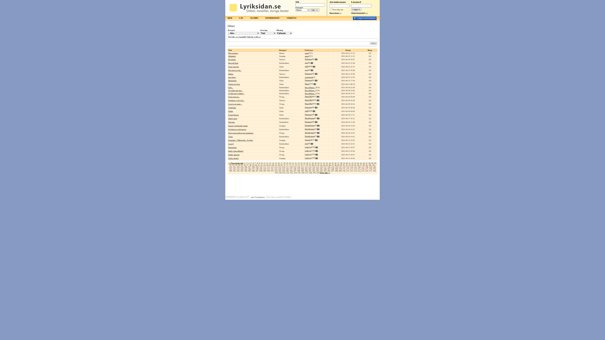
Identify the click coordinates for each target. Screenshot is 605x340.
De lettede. (232, 59)
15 (276, 163)
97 (361, 165)
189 (264, 171)
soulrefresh (309, 77)
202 (313, 171)
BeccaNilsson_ (310, 87)
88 (335, 165)
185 (249, 171)
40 (347, 163)
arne (306, 63)
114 (275, 167)
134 (351, 167)
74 (296, 165)
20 (290, 163)
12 (267, 163)
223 (291, 173)
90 (341, 165)
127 (325, 167)
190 (268, 171)
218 (374, 171)
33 (327, 163)
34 (330, 163)
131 (340, 167)
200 (306, 171)
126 (321, 167)
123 (309, 167)
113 (272, 167)
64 (267, 165)
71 (287, 165)
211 (347, 171)
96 (358, 165)
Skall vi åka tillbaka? (235, 151)
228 (310, 173)
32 (324, 163)
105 (241, 167)
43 (355, 163)
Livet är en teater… (235, 104)
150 (264, 169)
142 (234, 169)
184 (245, 171)
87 (333, 165)
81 (316, 165)
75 (299, 165)
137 (362, 167)
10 (262, 163)
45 (361, 163)
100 (370, 165)
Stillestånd (232, 56)
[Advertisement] (302, 185)
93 (350, 165)
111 (264, 167)
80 (313, 165)
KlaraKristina (309, 118)
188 (260, 171)
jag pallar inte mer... (235, 90)
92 (347, 165)
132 (344, 167)
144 (241, 169)
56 (245, 165)
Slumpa (254, 18)
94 (352, 165)
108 (253, 167)
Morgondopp (233, 53)
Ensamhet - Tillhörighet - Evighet (240, 140)
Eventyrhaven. (233, 115)
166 (325, 169)
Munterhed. (232, 81)
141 (230, 169)
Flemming (308, 59)
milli (306, 66)
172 (347, 169)
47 (367, 163)
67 (276, 165)
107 (249, 167)
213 (355, 171)
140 (374, 167)
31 (321, 163)
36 (335, 163)
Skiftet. (230, 74)
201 (309, 171)
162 (309, 169)
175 (359, 169)
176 (362, 169)
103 (234, 167)
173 (351, 169)
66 (273, 165)
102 (230, 167)
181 (234, 171)
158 (294, 169)
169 (336, 169)
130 (336, 167)
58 (250, 165)
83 (321, 165)
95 (355, 165)
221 (283, 173)
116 (283, 167)
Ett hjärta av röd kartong (237, 129)
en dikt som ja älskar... (236, 93)
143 (238, 169)
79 (310, 165)
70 (284, 165)
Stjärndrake (232, 147)
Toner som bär (233, 67)
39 (344, 163)
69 (281, 165)
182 (238, 171)
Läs (241, 18)
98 (364, 165)
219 (276, 173)
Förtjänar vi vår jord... (236, 100)
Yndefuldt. (232, 108)
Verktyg (291, 18)
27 (310, 163)
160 (302, 169)
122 (306, 167)
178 (370, 169)
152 (272, 169)
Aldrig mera (232, 118)
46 (364, 163)
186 (253, 171)
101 (373, 165)
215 (362, 171)
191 (272, 171)
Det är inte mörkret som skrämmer (240, 133)
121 (302, 167)
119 (294, 167)
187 (257, 171)
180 (230, 171)
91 (344, 165)
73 (293, 165)
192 (275, 171)
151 (268, 169)
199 (302, 171)
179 (374, 169)
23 (299, 163)
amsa (306, 53)
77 (304, 165)
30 (318, 163)
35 (333, 163)
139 (370, 167)
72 (290, 165)
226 (302, 173)
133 (347, 167)
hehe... (230, 87)
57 (247, 165)
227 (306, 173)
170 (340, 169)
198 (298, 171)
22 (296, 163)
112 (268, 167)
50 (375, 163)
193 (279, 171)
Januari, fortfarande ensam (238, 126)
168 (332, 169)
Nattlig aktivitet (233, 155)
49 (372, 163)
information (272, 18)
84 (324, 165)
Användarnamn (337, 2)
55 (242, 165)
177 (366, 169)
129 (332, 167)
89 (338, 165)
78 (307, 165)
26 (307, 163)
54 (239, 165)
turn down (232, 77)
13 (270, 163)
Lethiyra (308, 147)
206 (328, 171)
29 (316, 163)
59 (253, 165)
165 (321, 169)
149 (260, 169)
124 (313, 167)
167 (328, 169)
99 (367, 165)
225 (299, 173)
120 (298, 167)
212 (351, 171)
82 (318, 165)
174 (355, 169)
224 (295, 173)
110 (260, 167)
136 (359, 167)
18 (284, 163)
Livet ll (230, 144)
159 (298, 169)
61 (259, 165)
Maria (307, 84)
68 (279, 165)
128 (328, 167)
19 (287, 163)
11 (264, 163)
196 (291, 171)
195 (287, 171)
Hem (230, 18)
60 (256, 165)
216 (366, 171)
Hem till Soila (233, 63)
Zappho (308, 140)
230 (318, 173)
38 (341, 163)
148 (257, 169)
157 (291, 169)
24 (301, 163)
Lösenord (356, 2)
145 (245, 169)
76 (301, 165)
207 (332, 171)
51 (230, 165)
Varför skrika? (233, 158)
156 (287, 169)
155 (283, 169)
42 (352, 163)
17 (281, 163)
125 (317, 167)
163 (313, 169)
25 (304, 163)
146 (249, 169)
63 (264, 165)
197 (294, 171)
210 (344, 171)
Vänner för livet (234, 84)
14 (273, 163)
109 (257, 167)
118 (291, 167)
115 (279, 167)
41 (350, 163)
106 (245, 167)
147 (253, 169)
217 (370, 171)
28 (313, 163)
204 (321, 171)
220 (280, 173)
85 (327, 165)
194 (283, 171)
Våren (230, 137)
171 (344, 169)
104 (238, 167)
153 (275, 169)
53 (236, 165)
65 (270, 165)
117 (287, 167)
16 (279, 163)
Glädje (230, 111)
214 (359, 171)
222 (287, 173)
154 (279, 169)
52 (233, 165)
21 (293, 163)
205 (325, 171)
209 (340, 171)
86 (330, 165)
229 (314, 173)
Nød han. (231, 122)
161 (306, 169)
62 (262, 165)
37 (338, 163)
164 (317, 169)
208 (336, 171)
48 (369, 163)
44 (358, 163)
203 (317, 171)
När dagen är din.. (235, 70)
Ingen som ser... (234, 97)
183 (241, 171)
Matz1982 (308, 96)
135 (355, 167)
